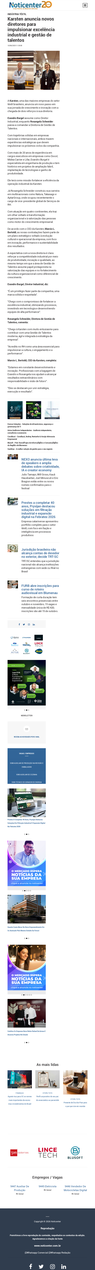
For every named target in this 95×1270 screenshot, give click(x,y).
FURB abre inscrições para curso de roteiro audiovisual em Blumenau (40, 589)
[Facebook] (19, 624)
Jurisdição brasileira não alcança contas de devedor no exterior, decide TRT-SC (40, 553)
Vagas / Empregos (26, 753)
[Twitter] (24, 624)
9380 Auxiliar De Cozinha (26, 775)
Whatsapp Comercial (37, 1243)
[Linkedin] (34, 624)
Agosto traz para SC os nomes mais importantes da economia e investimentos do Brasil (20, 1091)
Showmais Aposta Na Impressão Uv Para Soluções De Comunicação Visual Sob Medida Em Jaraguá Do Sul (26, 1021)
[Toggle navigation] (85, 5)
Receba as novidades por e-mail (27, 737)
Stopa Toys (47, 1084)
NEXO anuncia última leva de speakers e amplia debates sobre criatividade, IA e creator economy (40, 465)
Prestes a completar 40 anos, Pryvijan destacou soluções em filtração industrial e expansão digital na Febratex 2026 (38, 510)
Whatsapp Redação (60, 1243)
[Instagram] (29, 624)
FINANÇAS (20, 1084)
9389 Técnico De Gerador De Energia (27, 782)
